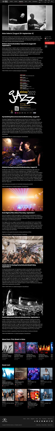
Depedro (28, 226)
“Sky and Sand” (14, 327)
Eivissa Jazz (5, 48)
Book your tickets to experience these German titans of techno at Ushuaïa (20, 331)
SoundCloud (25, 136)
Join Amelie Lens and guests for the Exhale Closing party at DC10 (17, 184)
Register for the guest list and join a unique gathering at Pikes (16, 232)
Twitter (14, 70)
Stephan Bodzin (15, 325)
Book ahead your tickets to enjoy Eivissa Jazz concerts (27, 68)
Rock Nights (18, 215)
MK (23, 273)
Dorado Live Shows (9, 226)
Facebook (24, 70)
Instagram (18, 70)
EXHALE (5, 172)
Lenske (15, 177)
